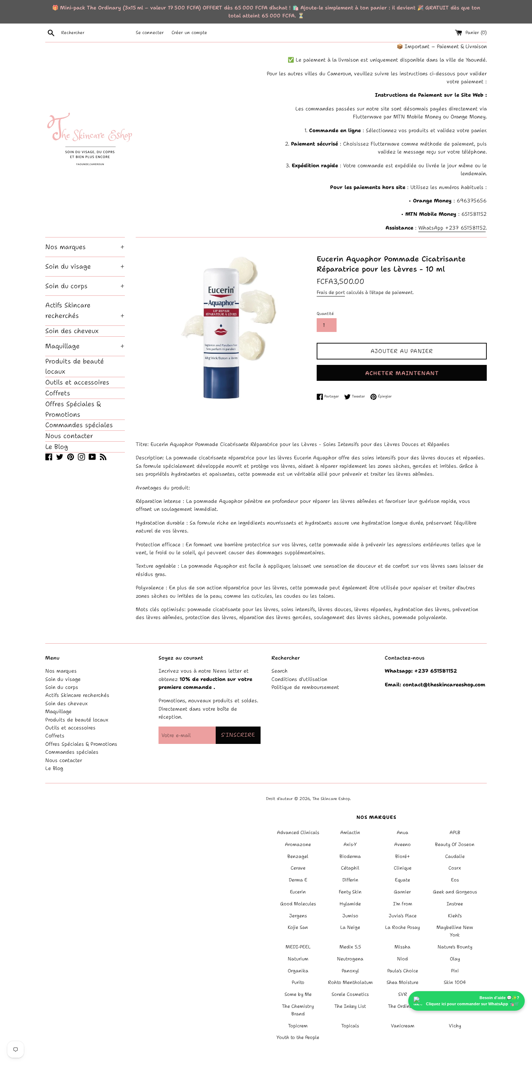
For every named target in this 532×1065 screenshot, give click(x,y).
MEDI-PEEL (298, 947)
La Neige (350, 927)
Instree (455, 904)
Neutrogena (350, 959)
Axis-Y (350, 844)
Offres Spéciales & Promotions (73, 409)
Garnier (402, 892)
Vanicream (402, 1026)
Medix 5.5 (350, 947)
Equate (402, 880)
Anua (402, 832)
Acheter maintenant (402, 373)
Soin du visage (85, 266)
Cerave (298, 868)
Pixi (455, 971)
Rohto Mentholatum (350, 982)
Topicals (350, 1026)
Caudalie (455, 856)
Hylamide (350, 904)
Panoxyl (350, 971)
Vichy (455, 1026)
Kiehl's (455, 916)
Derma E (298, 880)
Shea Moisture (402, 982)
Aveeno (402, 844)
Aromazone (298, 844)
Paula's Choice (402, 971)
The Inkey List (350, 1006)
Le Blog (56, 446)
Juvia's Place (403, 916)
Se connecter (150, 32)
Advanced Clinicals (298, 832)
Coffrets (57, 393)
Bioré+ (402, 856)
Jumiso (350, 916)
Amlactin (350, 832)
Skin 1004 (455, 982)
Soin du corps (85, 286)
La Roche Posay (402, 927)
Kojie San (298, 927)
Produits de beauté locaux (74, 366)
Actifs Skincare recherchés (85, 310)
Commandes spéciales (79, 425)
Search (279, 671)
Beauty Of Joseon (454, 844)
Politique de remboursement (305, 687)
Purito (298, 982)
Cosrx (454, 868)
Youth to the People (297, 1037)
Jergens (298, 916)
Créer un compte (189, 32)
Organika (298, 971)
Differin (350, 880)
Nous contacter (69, 436)
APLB (454, 832)
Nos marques (85, 247)
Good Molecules (298, 904)
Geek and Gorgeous (455, 892)
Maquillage (85, 346)
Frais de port (331, 292)
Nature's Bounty (455, 947)
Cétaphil (350, 868)
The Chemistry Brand (298, 1010)
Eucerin (298, 892)
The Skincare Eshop (331, 798)
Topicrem (298, 1026)
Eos (455, 880)
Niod (402, 959)
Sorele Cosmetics (350, 994)
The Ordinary (402, 1006)
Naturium (298, 959)
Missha (402, 947)
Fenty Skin (350, 892)
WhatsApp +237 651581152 (452, 227)
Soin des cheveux (71, 331)
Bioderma (350, 856)
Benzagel (297, 856)
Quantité (325, 313)
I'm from (402, 904)
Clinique (402, 868)
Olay (455, 959)
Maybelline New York (454, 931)
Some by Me (298, 994)
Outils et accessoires (77, 382)
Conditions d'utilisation (299, 679)
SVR (402, 994)
